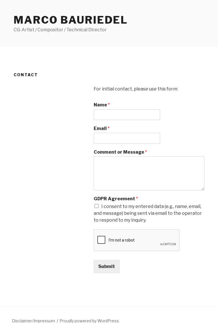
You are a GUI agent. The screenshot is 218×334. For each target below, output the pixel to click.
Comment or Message (120, 152)
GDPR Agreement (116, 198)
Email (102, 128)
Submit (106, 266)
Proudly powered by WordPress (89, 320)
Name (102, 105)
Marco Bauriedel (71, 20)
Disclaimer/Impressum (33, 320)
